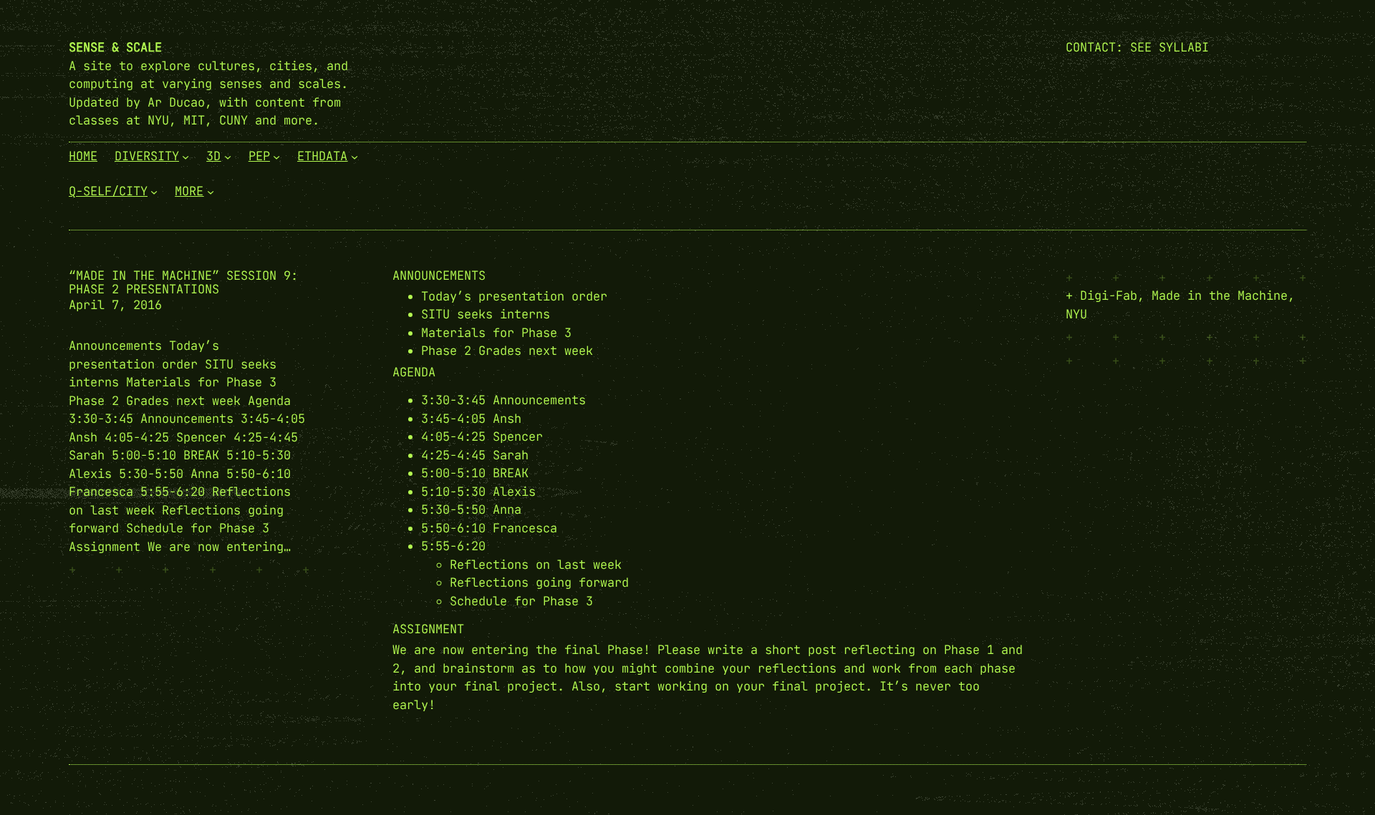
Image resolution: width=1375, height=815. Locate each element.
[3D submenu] (227, 156)
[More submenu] (210, 191)
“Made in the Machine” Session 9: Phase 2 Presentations (183, 282)
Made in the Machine (1220, 295)
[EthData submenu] (354, 156)
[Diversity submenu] (185, 156)
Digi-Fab (1108, 295)
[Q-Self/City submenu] (154, 191)
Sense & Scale (115, 47)
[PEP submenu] (276, 156)
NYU (1076, 314)
